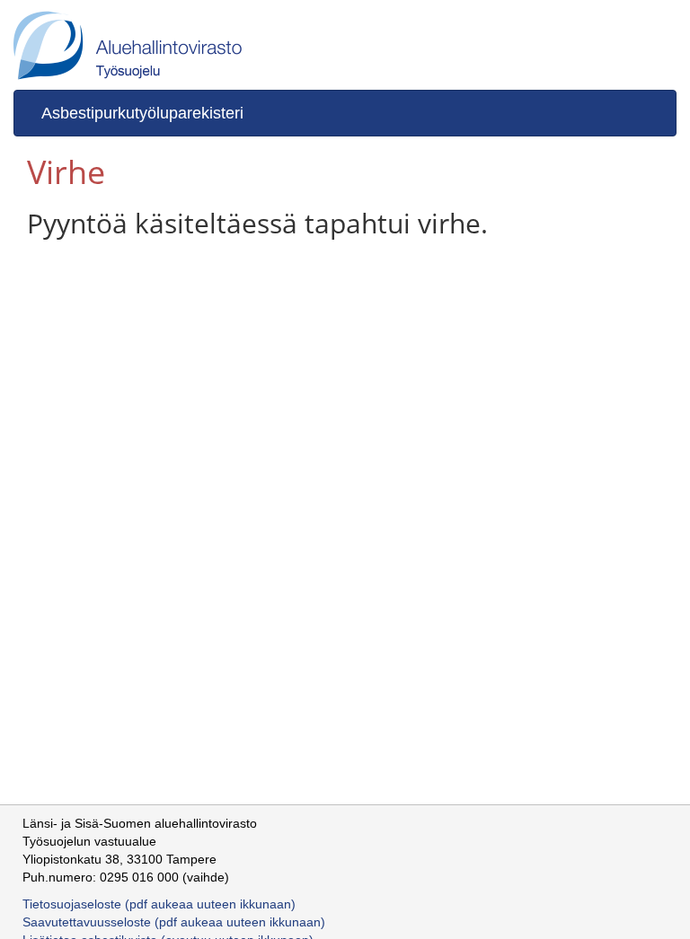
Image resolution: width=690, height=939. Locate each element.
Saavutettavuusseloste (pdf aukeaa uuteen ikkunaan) (173, 922)
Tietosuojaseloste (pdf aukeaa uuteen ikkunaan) (159, 904)
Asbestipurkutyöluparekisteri (142, 113)
